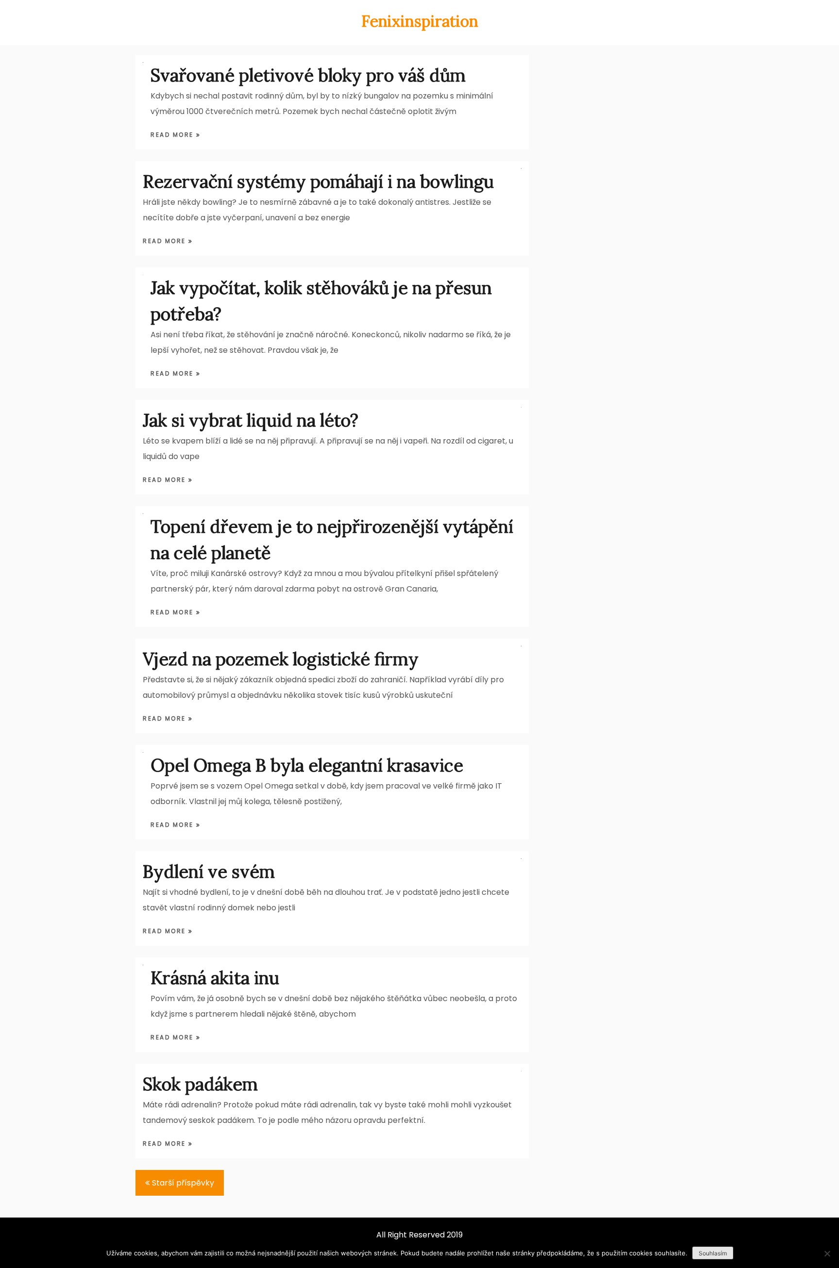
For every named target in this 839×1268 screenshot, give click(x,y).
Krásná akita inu (215, 978)
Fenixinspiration (419, 21)
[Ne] (827, 1253)
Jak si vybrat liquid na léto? (250, 420)
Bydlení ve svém (209, 871)
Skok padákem (200, 1084)
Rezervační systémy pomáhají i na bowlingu (318, 181)
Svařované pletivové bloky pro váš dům (308, 75)
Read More (173, 135)
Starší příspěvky (183, 1182)
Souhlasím (713, 1253)
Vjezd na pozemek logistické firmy (281, 659)
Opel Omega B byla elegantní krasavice (307, 765)
